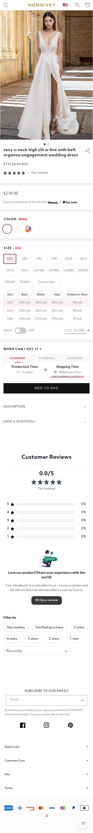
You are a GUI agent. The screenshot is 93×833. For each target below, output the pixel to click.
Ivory (17, 229)
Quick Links (12, 746)
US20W (68, 270)
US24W (10, 282)
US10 (68, 258)
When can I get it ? (22, 349)
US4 (24, 258)
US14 (10, 270)
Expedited (75, 358)
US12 (83, 258)
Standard (46, 358)
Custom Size (46, 282)
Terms (9, 788)
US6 (39, 258)
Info (7, 774)
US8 (54, 258)
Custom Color (28, 229)
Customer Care (15, 760)
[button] (6, 5)
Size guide (75, 330)
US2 (10, 258)
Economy (17, 358)
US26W (24, 282)
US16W (39, 270)
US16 (24, 270)
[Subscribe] (82, 700)
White (7, 229)
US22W (83, 270)
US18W (54, 270)
